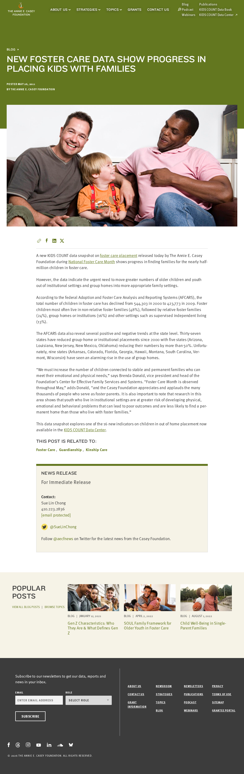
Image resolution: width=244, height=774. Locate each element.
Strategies (86, 9)
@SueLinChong (63, 527)
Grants (134, 9)
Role (69, 692)
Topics (112, 9)
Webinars (188, 14)
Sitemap (218, 702)
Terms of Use (221, 694)
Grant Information (137, 704)
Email (19, 692)
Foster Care (45, 449)
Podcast (187, 9)
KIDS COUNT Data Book (215, 9)
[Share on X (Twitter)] (62, 241)
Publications (208, 4)
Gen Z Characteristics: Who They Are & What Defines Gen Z (93, 628)
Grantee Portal (223, 710)
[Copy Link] (39, 241)
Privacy (217, 686)
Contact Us (158, 9)
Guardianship (70, 449)
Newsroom (164, 686)
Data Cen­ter (85, 430)
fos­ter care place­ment (118, 255)
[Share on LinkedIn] (54, 241)
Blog (11, 49)
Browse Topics (55, 607)
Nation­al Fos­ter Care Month (91, 262)
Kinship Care (96, 449)
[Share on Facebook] (47, 241)
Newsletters (193, 686)
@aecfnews (63, 539)
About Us (58, 9)
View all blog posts (26, 607)
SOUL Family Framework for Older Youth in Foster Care (147, 625)
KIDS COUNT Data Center (216, 14)
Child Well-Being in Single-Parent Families (203, 625)
